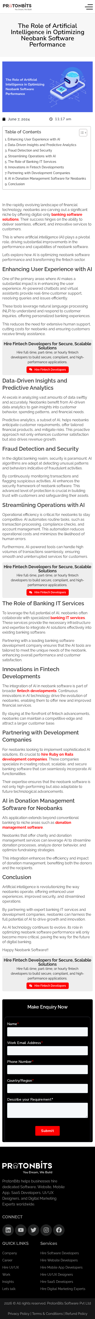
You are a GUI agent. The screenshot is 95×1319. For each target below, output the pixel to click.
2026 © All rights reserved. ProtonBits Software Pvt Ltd (47, 1303)
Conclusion (16, 184)
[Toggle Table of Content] (81, 133)
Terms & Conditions (48, 1314)
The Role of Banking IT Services (32, 162)
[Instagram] (46, 1230)
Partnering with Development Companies (39, 173)
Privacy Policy (19, 1314)
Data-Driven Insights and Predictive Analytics (42, 145)
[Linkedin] (8, 1230)
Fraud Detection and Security (30, 150)
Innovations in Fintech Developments (36, 167)
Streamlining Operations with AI (32, 156)
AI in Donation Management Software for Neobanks (47, 178)
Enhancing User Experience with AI (34, 139)
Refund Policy (76, 1314)
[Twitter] (33, 1230)
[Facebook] (59, 1230)
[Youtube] (21, 1230)
